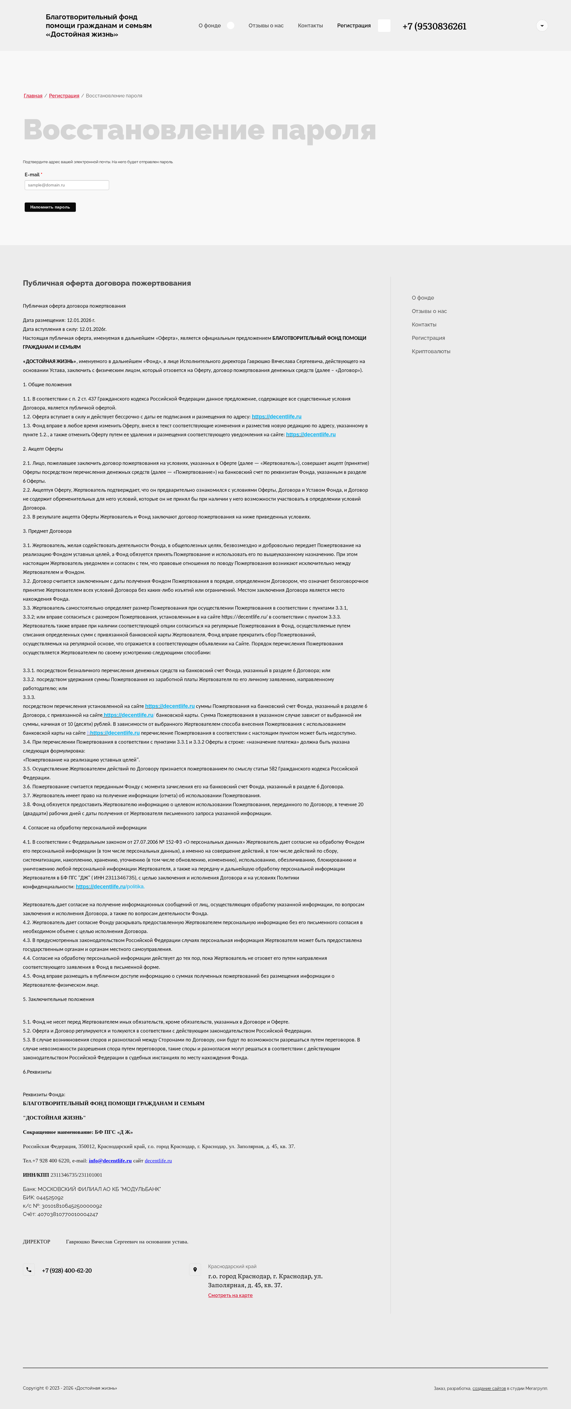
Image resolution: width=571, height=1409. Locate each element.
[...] (384, 25)
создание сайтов (489, 1388)
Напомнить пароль (50, 207)
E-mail (34, 175)
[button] (230, 1295)
